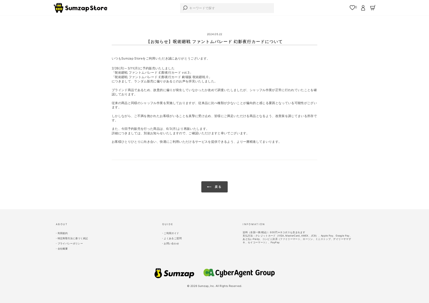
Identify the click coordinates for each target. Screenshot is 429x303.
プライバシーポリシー (70, 243)
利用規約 (63, 233)
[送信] (184, 8)
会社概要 (63, 248)
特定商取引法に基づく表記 (73, 238)
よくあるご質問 (172, 238)
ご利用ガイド (171, 233)
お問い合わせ (171, 243)
